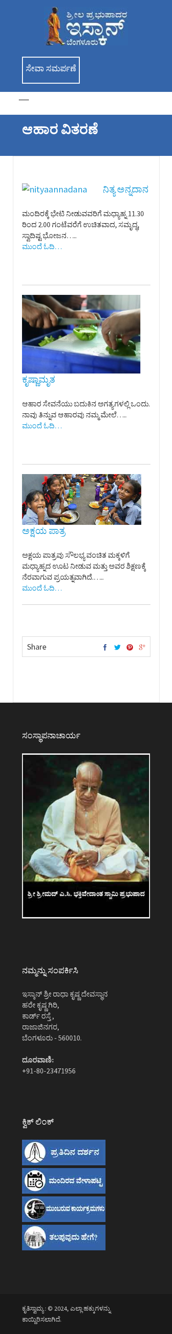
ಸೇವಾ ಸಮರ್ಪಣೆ (51, 68)
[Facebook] (105, 648)
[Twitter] (117, 648)
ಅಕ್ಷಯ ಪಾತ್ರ (43, 530)
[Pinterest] (130, 648)
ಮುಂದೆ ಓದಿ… (42, 246)
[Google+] (142, 648)
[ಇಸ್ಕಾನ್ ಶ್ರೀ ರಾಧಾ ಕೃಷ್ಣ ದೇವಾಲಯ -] (86, 43)
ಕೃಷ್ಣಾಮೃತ (38, 379)
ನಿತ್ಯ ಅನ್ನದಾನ (126, 189)
